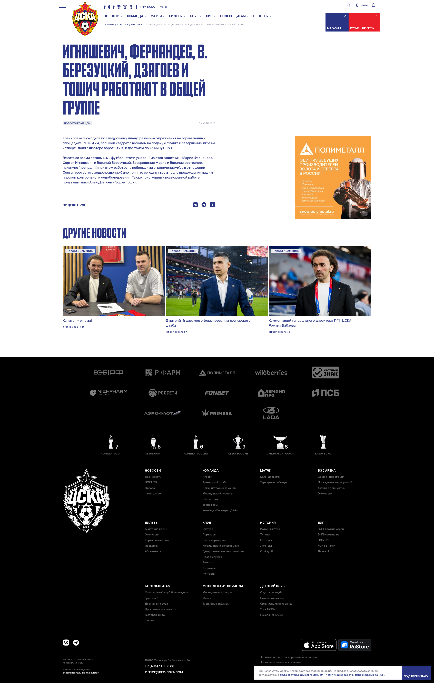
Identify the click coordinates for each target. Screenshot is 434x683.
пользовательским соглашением (301, 674)
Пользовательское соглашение (280, 662)
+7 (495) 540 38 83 (159, 666)
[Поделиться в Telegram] (204, 205)
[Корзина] (374, 5)
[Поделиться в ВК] (195, 205)
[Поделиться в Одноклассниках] (212, 205)
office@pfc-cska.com (164, 672)
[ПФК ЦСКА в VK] (66, 642)
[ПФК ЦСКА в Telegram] (76, 642)
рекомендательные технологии (81, 672)
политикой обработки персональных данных (355, 674)
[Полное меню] (62, 6)
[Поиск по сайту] (348, 5)
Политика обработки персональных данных (288, 657)
